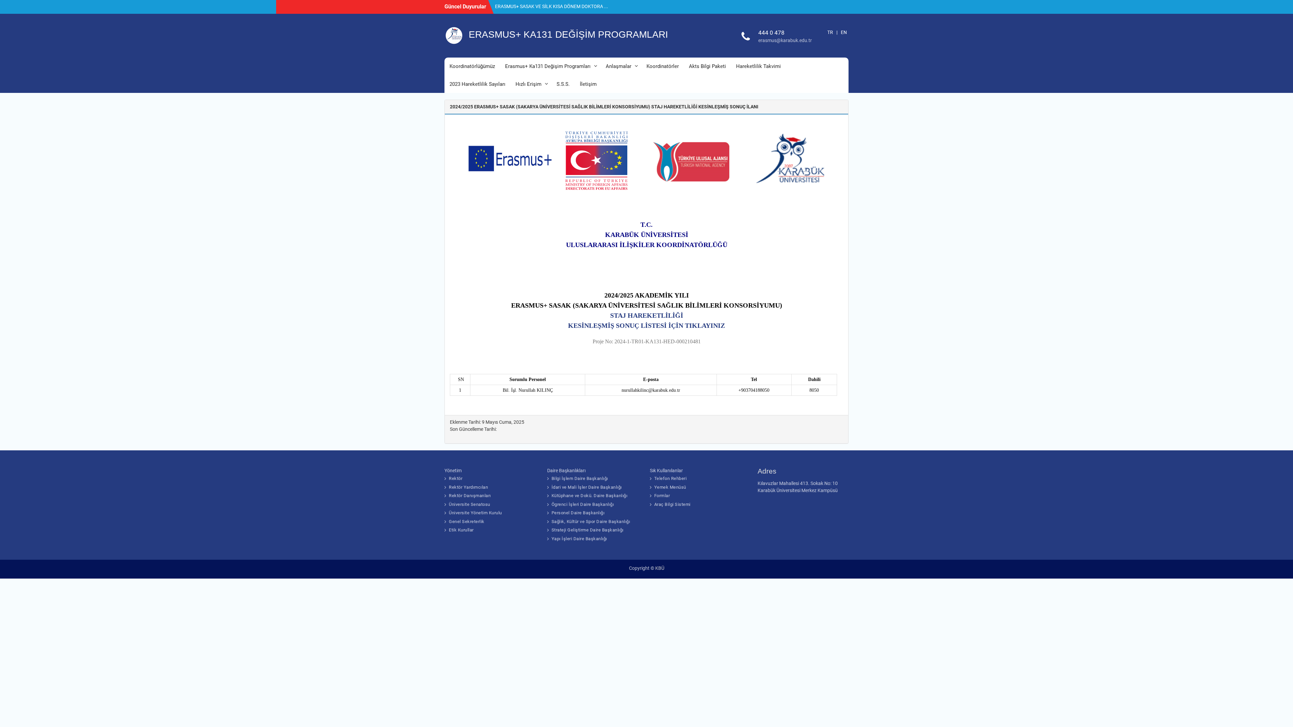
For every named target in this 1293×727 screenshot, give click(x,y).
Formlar (662, 495)
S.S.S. (563, 84)
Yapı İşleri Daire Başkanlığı (579, 538)
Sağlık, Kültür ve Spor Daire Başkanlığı (591, 521)
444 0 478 (771, 32)
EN (844, 32)
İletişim (588, 84)
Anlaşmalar (618, 66)
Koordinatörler (662, 66)
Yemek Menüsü (670, 487)
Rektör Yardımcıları (468, 487)
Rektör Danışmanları (470, 495)
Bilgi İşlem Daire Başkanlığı (580, 478)
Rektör (455, 478)
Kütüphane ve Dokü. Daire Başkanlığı (590, 495)
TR (830, 32)
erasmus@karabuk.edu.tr (785, 40)
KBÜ (659, 568)
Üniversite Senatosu (469, 504)
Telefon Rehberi (670, 478)
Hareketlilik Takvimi (758, 66)
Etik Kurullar (461, 529)
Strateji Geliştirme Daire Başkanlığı (588, 529)
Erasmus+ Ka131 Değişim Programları (548, 66)
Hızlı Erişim (528, 84)
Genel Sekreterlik (467, 521)
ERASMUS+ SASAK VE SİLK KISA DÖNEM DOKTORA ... (551, 6)
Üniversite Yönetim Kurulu (475, 512)
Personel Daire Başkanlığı (578, 512)
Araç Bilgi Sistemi (672, 504)
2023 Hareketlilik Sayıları (477, 84)
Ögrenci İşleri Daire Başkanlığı (583, 504)
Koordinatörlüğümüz (472, 66)
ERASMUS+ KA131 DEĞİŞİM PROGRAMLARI (568, 34)
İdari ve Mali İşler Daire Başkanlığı (587, 487)
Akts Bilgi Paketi (707, 66)
